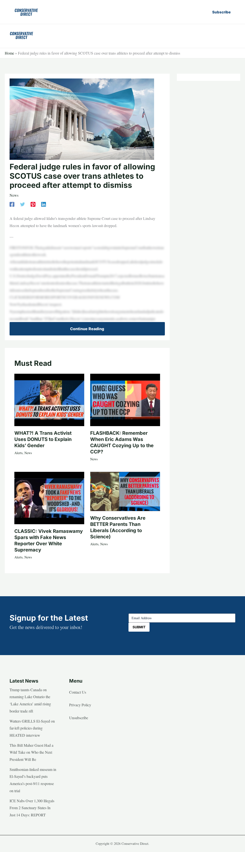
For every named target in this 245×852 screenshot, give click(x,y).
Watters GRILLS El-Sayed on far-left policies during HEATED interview (32, 728)
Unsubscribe (78, 717)
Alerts (18, 453)
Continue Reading (87, 328)
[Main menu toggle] (230, 35)
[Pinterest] (33, 204)
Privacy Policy (80, 704)
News (14, 195)
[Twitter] (22, 204)
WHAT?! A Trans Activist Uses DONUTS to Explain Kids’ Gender (43, 439)
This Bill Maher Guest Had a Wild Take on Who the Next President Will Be (31, 752)
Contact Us (77, 692)
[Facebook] (12, 204)
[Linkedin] (43, 204)
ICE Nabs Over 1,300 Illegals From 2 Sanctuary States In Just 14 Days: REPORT (32, 807)
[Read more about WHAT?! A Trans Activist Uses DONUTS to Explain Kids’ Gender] (49, 399)
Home (9, 53)
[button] (221, 12)
